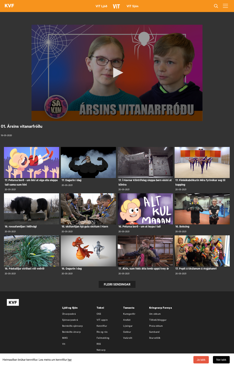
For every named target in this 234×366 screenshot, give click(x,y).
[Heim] (9, 6)
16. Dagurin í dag (72, 269)
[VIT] (117, 8)
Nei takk (221, 360)
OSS (99, 314)
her (70, 360)
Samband (154, 332)
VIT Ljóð (101, 6)
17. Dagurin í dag (71, 180)
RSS (99, 344)
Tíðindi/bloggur (158, 320)
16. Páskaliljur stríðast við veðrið (24, 269)
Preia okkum (156, 326)
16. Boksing (182, 226)
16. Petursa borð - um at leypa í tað (140, 226)
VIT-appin (102, 320)
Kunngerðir (129, 314)
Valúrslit (127, 338)
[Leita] (216, 6)
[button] (117, 72)
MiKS (65, 338)
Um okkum (155, 314)
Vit (63, 344)
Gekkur (127, 332)
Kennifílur (102, 326)
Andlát (127, 320)
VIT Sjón (132, 6)
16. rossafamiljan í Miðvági (21, 226)
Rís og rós (102, 332)
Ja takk (201, 360)
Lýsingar (128, 326)
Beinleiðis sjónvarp (72, 326)
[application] (117, 73)
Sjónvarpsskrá (70, 320)
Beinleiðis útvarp (71, 332)
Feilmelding (103, 338)
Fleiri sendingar (117, 285)
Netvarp (101, 350)
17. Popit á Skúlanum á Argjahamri (196, 269)
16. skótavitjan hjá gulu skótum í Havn (85, 226)
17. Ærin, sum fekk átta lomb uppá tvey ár (144, 269)
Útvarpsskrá (69, 314)
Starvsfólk (155, 338)
